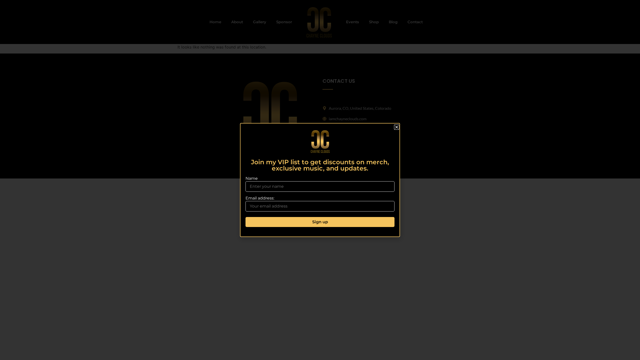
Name (252, 178)
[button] (396, 127)
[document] (320, 180)
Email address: (260, 198)
